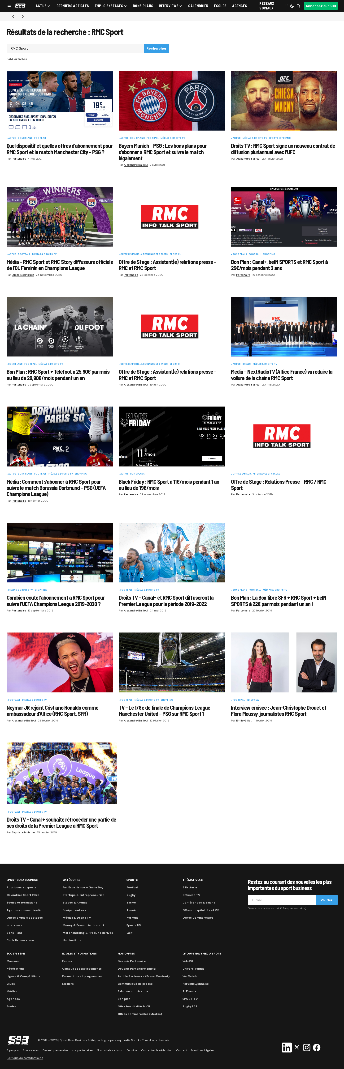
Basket (131, 902)
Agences (13, 999)
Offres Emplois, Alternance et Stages (144, 254)
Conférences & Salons (199, 902)
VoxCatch (190, 976)
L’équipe (131, 1050)
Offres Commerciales (198, 918)
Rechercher (156, 48)
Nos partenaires (82, 1050)
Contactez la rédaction (156, 1050)
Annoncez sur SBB (321, 6)
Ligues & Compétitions (23, 976)
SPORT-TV (190, 999)
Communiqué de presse (135, 984)
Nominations (72, 940)
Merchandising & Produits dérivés (88, 933)
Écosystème (16, 953)
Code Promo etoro (20, 940)
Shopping (269, 254)
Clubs (11, 984)
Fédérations (16, 969)
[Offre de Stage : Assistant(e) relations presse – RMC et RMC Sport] (172, 217)
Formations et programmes (82, 976)
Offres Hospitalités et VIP (201, 910)
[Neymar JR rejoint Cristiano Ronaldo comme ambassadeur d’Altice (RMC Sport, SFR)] (60, 662)
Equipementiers (74, 910)
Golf (129, 933)
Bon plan (124, 999)
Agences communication (25, 910)
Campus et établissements (82, 969)
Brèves (247, 364)
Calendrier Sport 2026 (23, 895)
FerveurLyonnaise (196, 984)
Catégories (72, 880)
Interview (253, 700)
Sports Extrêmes (280, 138)
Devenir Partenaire (132, 961)
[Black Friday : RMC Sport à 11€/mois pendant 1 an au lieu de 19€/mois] (172, 437)
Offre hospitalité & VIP (134, 1006)
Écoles (67, 961)
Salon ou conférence (133, 991)
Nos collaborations (109, 1050)
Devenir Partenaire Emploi (137, 969)
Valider (326, 900)
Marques (13, 961)
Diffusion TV (191, 895)
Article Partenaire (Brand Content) (144, 976)
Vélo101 (188, 961)
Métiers (68, 984)
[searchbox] (75, 48)
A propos (13, 1050)
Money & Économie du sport (83, 925)
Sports (132, 880)
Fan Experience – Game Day (83, 887)
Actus (12, 138)
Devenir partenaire (55, 1050)
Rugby (130, 895)
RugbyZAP (190, 1006)
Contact (181, 1050)
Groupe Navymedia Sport (202, 953)
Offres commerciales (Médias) (140, 1014)
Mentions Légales (202, 1050)
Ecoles (11, 1006)
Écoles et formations (22, 902)
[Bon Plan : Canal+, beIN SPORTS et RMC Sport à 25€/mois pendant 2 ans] (284, 217)
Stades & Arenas (75, 902)
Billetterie (190, 887)
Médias (12, 991)
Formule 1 (133, 918)
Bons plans (25, 138)
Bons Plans (14, 933)
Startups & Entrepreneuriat (83, 895)
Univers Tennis (193, 969)
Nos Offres (126, 953)
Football (40, 138)
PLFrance (189, 991)
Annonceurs (31, 1050)
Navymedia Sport (126, 1040)
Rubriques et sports (21, 887)
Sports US (133, 925)
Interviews (14, 925)
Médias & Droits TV (173, 138)
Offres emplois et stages (25, 918)
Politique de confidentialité (25, 1058)
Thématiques (193, 880)
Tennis (131, 910)
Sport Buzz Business (22, 880)
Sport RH (175, 254)
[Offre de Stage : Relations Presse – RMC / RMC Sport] (284, 437)
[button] (9, 6)
